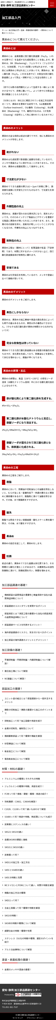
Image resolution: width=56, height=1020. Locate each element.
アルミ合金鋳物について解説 (18, 949)
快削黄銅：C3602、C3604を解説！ (21, 801)
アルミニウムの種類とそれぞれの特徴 (22, 778)
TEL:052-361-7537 (10, 1007)
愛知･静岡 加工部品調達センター (18, 5)
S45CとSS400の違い (14, 869)
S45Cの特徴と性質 (13, 877)
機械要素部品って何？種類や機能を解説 (23, 735)
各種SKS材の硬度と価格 (16, 839)
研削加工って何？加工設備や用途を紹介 (23, 720)
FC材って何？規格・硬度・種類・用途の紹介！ (27, 793)
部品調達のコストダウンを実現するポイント (25, 605)
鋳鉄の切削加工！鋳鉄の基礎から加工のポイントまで (28, 711)
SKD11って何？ (12, 900)
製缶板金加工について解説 (17, 758)
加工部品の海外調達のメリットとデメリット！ (26, 639)
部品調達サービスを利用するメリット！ (23, 624)
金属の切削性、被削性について (19, 728)
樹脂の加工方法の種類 (15, 892)
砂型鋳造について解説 (15, 743)
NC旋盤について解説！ (15, 678)
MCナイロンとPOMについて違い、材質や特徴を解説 (29, 885)
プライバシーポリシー (35, 1018)
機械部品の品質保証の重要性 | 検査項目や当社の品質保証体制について (28, 596)
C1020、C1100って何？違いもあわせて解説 (25, 809)
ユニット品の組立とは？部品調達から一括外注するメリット (28, 700)
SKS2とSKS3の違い (14, 831)
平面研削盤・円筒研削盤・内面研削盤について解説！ (27, 661)
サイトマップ (18, 1018)
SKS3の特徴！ (11, 915)
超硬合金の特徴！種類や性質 (18, 930)
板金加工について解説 (15, 751)
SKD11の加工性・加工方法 (17, 862)
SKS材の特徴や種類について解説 (20, 923)
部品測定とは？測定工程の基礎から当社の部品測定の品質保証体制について (28, 615)
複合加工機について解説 (16, 671)
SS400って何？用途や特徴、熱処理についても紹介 (28, 816)
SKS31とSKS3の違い (14, 847)
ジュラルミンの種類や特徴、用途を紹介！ (24, 786)
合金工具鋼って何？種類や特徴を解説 (22, 907)
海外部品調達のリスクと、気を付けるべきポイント (28, 632)
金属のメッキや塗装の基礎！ (18, 969)
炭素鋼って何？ (12, 854)
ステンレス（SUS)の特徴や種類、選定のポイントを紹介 (29, 940)
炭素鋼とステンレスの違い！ (18, 824)
